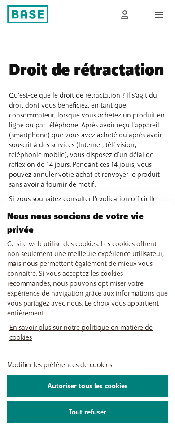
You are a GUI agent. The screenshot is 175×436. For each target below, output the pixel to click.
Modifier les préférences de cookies (59, 364)
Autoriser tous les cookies (88, 386)
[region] (87, 318)
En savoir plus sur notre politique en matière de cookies (81, 332)
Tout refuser (87, 412)
